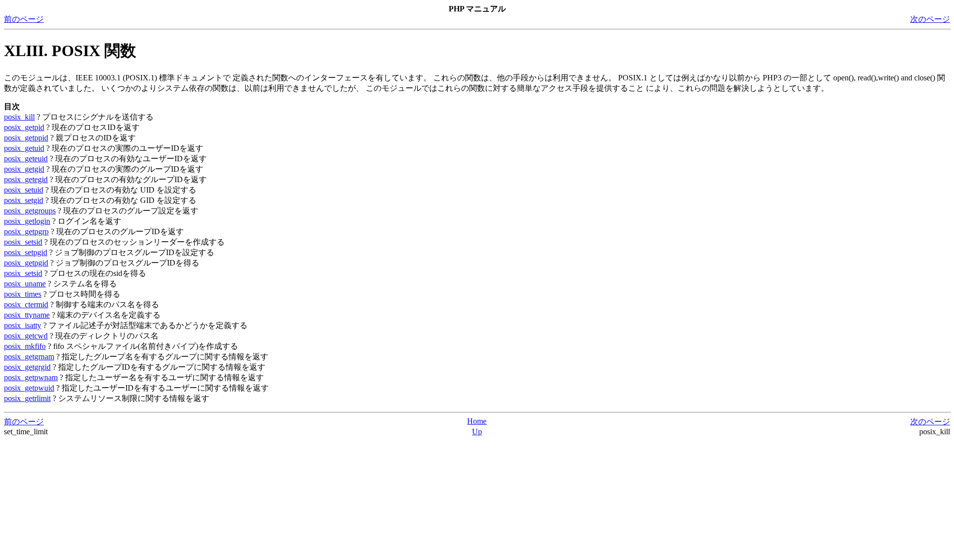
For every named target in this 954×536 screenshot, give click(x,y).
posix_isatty (22, 325)
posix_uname (25, 283)
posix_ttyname (27, 315)
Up (477, 431)
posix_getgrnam (29, 356)
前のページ (24, 19)
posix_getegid (26, 179)
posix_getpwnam (31, 377)
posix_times (22, 294)
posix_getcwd (26, 336)
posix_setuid (23, 190)
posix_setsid (23, 242)
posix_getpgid (26, 263)
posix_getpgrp (26, 231)
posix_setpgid (25, 252)
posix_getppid (26, 138)
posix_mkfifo (25, 346)
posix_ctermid (26, 304)
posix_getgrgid (27, 367)
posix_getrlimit (27, 398)
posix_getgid (24, 169)
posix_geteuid (26, 158)
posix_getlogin (27, 221)
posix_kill (19, 117)
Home (476, 421)
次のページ (930, 19)
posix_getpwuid (29, 388)
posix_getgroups (30, 210)
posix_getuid (24, 148)
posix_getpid (24, 127)
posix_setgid (23, 200)
